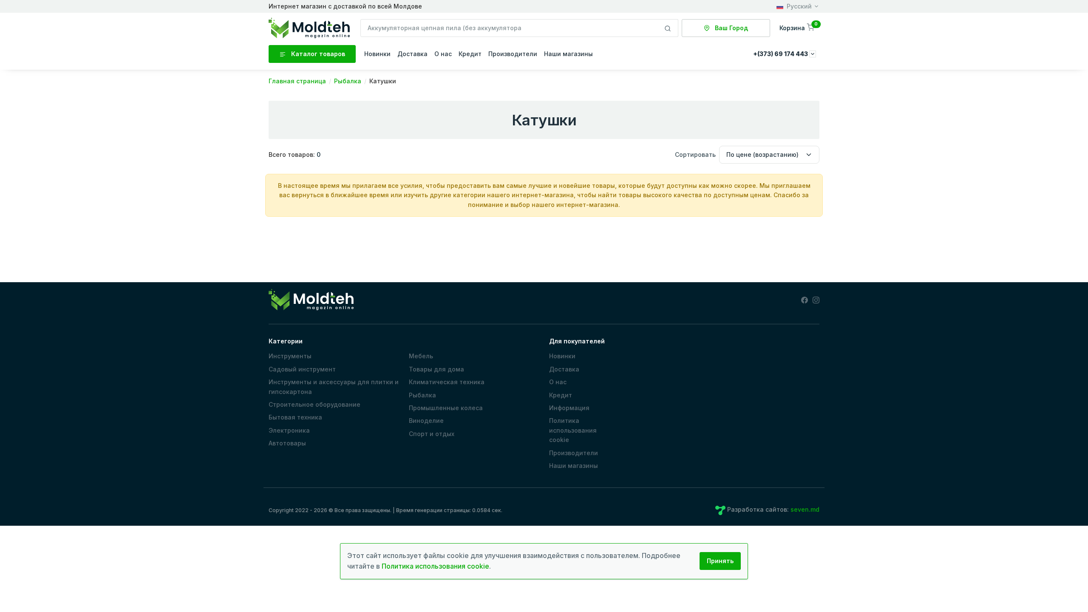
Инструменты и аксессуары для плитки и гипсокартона (334, 386)
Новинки (377, 53)
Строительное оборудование (314, 404)
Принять (720, 560)
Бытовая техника (295, 417)
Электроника (289, 430)
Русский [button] (799, 6)
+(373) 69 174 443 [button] (781, 53)
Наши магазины (568, 53)
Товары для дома (436, 369)
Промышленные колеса (446, 407)
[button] (797, 27)
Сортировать (695, 154)
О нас (443, 53)
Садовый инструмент (302, 369)
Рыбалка (422, 395)
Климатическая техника (446, 381)
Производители (512, 53)
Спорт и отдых (431, 433)
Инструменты (290, 356)
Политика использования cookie (573, 430)
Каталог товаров (317, 53)
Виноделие (426, 420)
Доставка (412, 53)
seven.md (804, 509)
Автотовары (287, 443)
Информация (569, 407)
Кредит (470, 53)
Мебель (421, 356)
